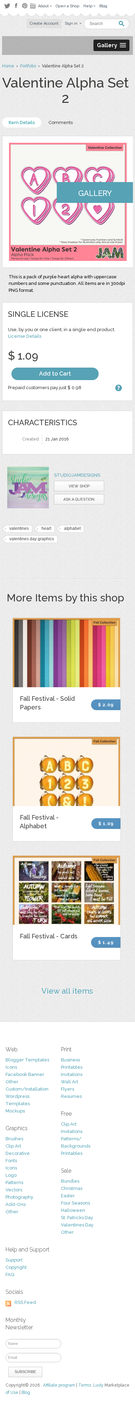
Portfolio (28, 66)
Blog (25, 1392)
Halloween (73, 1210)
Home (8, 66)
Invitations (71, 1074)
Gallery (95, 193)
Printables (71, 1067)
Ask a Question (78, 499)
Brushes (14, 1138)
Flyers (67, 1089)
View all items (67, 990)
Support (14, 1260)
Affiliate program (59, 1385)
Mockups (15, 1111)
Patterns (14, 1182)
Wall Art (69, 1081)
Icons (11, 1067)
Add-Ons (16, 1204)
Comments (60, 122)
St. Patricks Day (77, 1217)
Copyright (16, 1267)
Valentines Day (77, 1224)
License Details (24, 336)
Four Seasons (75, 1203)
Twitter (7, 5)
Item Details (22, 122)
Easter (68, 1195)
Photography (19, 1197)
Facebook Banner (25, 1074)
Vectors (14, 1189)
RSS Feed (25, 1302)
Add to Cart (55, 373)
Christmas (71, 1188)
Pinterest (24, 5)
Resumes (71, 1096)
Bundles (70, 1181)
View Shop (79, 486)
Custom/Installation (27, 1089)
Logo (11, 1175)
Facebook (15, 6)
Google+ (33, 6)
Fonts (11, 1160)
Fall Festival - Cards (49, 936)
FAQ (10, 1274)
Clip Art (13, 1146)
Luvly (98, 1385)
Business (70, 1059)
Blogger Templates (27, 1059)
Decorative (18, 1153)
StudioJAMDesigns (77, 475)
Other (12, 1081)
